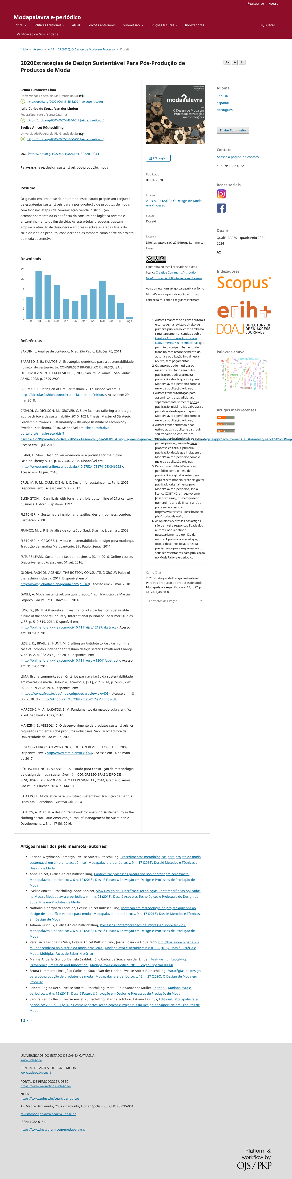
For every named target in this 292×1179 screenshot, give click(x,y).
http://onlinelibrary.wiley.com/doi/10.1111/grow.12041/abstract (70, 660)
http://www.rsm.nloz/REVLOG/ (69, 753)
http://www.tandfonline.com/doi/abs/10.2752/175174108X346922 (71, 466)
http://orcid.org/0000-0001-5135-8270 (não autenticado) (65, 101)
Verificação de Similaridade (37, 34)
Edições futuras (163, 25)
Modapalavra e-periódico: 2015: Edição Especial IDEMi (131, 965)
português (225, 109)
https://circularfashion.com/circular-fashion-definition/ (62, 394)
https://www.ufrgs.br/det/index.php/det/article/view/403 (65, 693)
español (223, 103)
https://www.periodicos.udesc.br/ (46, 1086)
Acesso (273, 3)
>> (30, 1020)
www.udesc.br (31, 1060)
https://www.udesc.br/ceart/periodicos (50, 1098)
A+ (227, 62)
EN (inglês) (159, 158)
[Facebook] (221, 211)
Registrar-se (256, 3)
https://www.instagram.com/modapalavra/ (53, 1129)
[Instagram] (221, 197)
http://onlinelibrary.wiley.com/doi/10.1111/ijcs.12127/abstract (69, 627)
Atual (76, 25)
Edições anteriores (101, 25)
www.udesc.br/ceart (36, 1072)
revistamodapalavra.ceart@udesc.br (48, 1114)
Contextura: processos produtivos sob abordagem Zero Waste (141, 874)
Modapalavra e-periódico (47, 17)
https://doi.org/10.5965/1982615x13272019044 (63, 153)
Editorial (159, 988)
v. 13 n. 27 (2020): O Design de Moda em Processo (81, 49)
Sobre (18, 25)
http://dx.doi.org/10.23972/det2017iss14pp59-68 (79, 699)
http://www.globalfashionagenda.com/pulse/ (55, 584)
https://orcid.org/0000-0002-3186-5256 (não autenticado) (65, 139)
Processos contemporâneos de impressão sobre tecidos (143, 925)
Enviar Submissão (233, 130)
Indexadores (194, 25)
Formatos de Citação (163, 601)
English (222, 96)
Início (24, 49)
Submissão (132, 25)
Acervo (38, 49)
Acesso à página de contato (238, 157)
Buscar (269, 25)
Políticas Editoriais (48, 25)
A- (242, 62)
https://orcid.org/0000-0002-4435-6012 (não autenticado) (65, 120)
